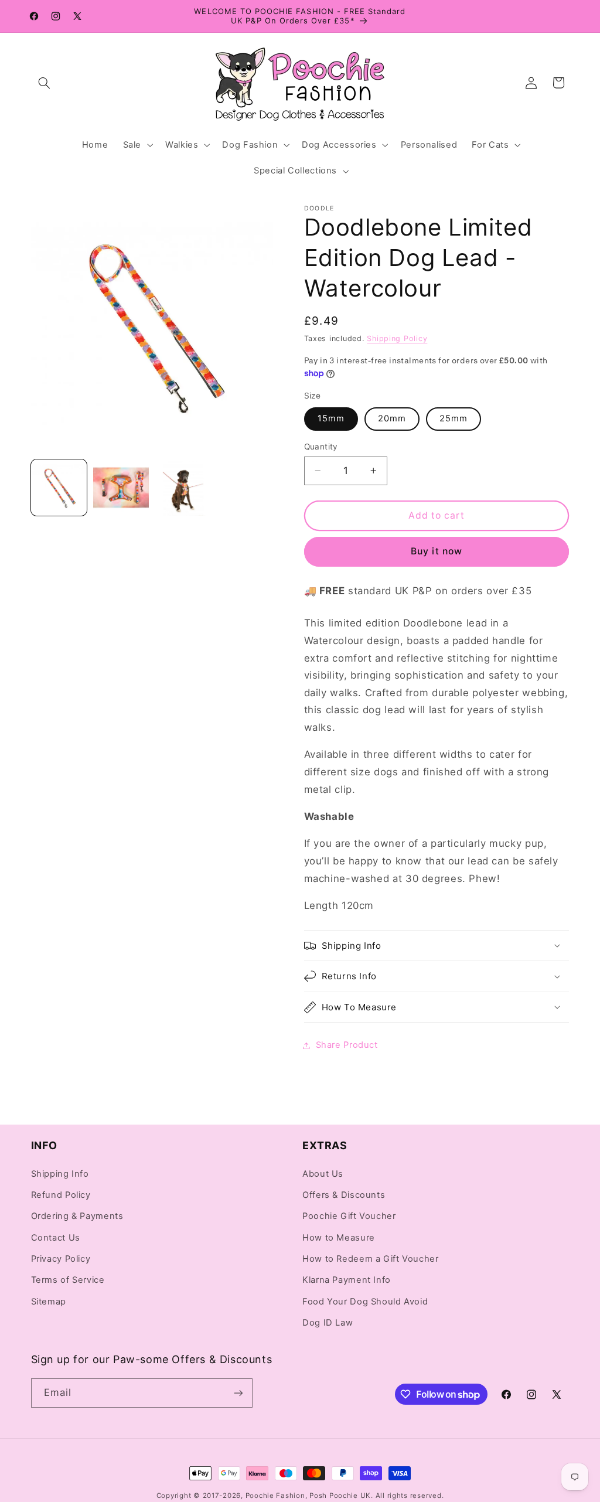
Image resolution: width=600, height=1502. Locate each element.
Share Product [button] (347, 1045)
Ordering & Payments (77, 1216)
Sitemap (48, 1301)
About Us (322, 1174)
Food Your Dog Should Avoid (365, 1301)
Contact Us (55, 1237)
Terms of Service (68, 1280)
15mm (331, 418)
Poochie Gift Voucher (349, 1216)
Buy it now (436, 551)
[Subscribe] (237, 1392)
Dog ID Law (327, 1322)
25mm (453, 418)
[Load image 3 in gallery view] (183, 487)
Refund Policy (61, 1195)
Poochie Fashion (275, 1495)
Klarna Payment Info (346, 1280)
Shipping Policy (397, 338)
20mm (392, 418)
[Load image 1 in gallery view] (59, 487)
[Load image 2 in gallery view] (121, 487)
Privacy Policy (61, 1259)
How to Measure (338, 1237)
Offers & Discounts (343, 1195)
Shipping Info (60, 1174)
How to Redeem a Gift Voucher (370, 1259)
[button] (44, 82)
